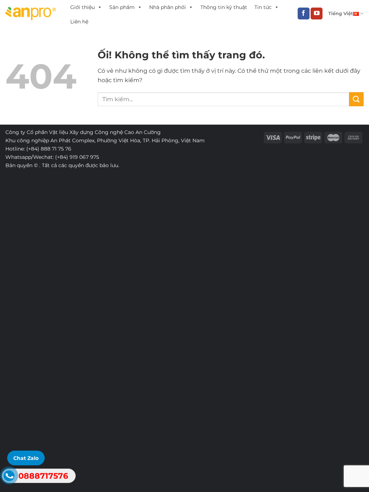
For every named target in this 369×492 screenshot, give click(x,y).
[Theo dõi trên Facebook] (304, 14)
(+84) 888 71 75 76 (48, 149)
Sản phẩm (122, 7)
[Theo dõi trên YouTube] (317, 14)
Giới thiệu (82, 7)
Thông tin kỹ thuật (223, 7)
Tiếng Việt (340, 13)
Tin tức (263, 7)
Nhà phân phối (167, 7)
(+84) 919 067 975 (77, 157)
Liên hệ (79, 21)
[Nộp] (356, 99)
